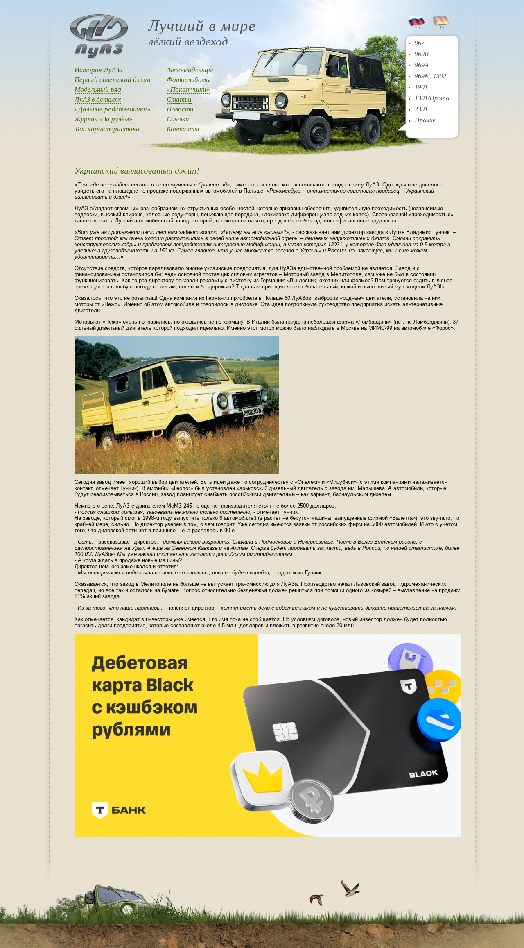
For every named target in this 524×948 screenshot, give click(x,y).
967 (420, 42)
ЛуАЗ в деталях (98, 99)
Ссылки (178, 119)
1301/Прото (432, 98)
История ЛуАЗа (99, 70)
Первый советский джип (113, 80)
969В (422, 53)
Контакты (183, 129)
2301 (421, 109)
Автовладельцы (190, 70)
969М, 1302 (430, 76)
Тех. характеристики (107, 129)
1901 (421, 87)
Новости (180, 109)
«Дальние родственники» (113, 109)
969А (422, 64)
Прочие (425, 120)
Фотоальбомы (189, 80)
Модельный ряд (98, 89)
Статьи (179, 99)
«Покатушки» (188, 89)
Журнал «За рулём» (104, 119)
